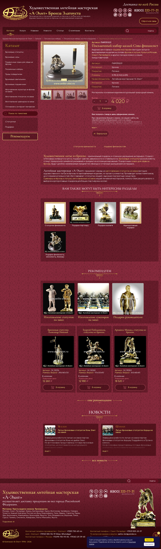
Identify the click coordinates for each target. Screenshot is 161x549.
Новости (48, 30)
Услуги (22, 30)
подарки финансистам (115, 146)
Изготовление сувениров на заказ (19, 102)
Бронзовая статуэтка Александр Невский (58, 331)
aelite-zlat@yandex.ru (127, 534)
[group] (64, 65)
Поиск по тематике (17, 113)
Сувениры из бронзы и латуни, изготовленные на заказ (69, 178)
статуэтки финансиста (84, 146)
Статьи (60, 30)
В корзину (106, 108)
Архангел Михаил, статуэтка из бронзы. (130, 331)
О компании (74, 30)
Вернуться (102, 133)
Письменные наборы (14, 69)
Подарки (9, 127)
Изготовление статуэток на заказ (19, 97)
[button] (85, 64)
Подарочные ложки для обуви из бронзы (19, 63)
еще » (94, 127)
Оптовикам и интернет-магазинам (20, 107)
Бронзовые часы (12, 57)
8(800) (146, 10)
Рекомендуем (20, 136)
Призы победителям (13, 74)
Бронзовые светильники (15, 79)
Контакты (89, 30)
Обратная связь (148, 21)
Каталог (10, 30)
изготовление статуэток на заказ (122, 171)
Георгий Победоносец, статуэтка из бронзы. (94, 331)
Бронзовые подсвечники (15, 84)
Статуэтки (10, 121)
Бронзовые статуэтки (14, 52)
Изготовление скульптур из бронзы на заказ (20, 90)
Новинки (34, 30)
